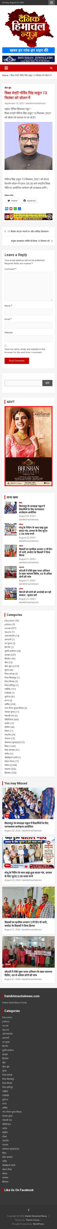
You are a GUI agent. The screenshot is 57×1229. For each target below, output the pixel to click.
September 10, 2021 (14, 103)
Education (9, 620)
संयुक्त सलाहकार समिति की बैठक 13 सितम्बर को (30, 241)
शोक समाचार (10, 750)
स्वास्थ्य (21, 567)
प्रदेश (7, 723)
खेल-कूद (8, 87)
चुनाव (7, 670)
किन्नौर (7, 647)
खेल (6, 662)
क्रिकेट (8, 658)
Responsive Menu (51, 2)
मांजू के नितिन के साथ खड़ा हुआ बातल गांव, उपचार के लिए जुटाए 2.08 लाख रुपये (33, 530)
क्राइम (7, 654)
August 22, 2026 (27, 516)
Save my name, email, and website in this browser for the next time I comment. (25, 351)
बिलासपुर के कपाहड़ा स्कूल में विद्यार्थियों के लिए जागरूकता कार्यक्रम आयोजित (32, 509)
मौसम (7, 731)
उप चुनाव (8, 643)
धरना (7, 700)
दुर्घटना (7, 696)
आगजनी (8, 639)
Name (8, 305)
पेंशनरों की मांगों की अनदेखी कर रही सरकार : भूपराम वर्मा (35, 594)
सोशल (21, 524)
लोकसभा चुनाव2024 (13, 742)
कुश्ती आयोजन (10, 651)
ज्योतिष (7, 689)
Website (9, 332)
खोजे (47, 383)
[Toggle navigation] (6, 68)
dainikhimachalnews (36, 103)
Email (8, 319)
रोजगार (7, 738)
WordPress (38, 1224)
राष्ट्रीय (8, 734)
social (7, 628)
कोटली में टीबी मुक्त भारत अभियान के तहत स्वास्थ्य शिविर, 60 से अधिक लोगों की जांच (35, 573)
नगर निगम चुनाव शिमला (14, 708)
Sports (8, 632)
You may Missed (15, 783)
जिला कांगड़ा (9, 673)
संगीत (7, 753)
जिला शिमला (9, 681)
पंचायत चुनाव (10, 712)
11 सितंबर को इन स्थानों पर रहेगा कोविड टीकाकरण (28, 231)
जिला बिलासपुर (10, 677)
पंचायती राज (9, 715)
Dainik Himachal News (36, 1216)
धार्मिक (7, 704)
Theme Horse (32, 1220)
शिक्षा (20, 503)
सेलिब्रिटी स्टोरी (11, 757)
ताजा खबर (12, 497)
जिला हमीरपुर (10, 685)
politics (8, 624)
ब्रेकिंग (7, 727)
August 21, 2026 (27, 559)
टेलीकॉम (8, 693)
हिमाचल (8, 772)
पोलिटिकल (9, 719)
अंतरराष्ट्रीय (10, 635)
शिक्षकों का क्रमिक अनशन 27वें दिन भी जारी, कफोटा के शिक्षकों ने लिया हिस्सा (35, 552)
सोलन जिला (9, 761)
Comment (10, 269)
